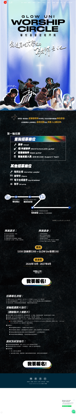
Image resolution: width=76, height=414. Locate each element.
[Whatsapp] (45, 378)
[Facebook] (30, 378)
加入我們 (39, 381)
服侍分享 (35, 381)
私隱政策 (47, 381)
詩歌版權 (28, 381)
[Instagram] (40, 378)
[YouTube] (35, 378)
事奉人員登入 (43, 381)
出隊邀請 (32, 381)
